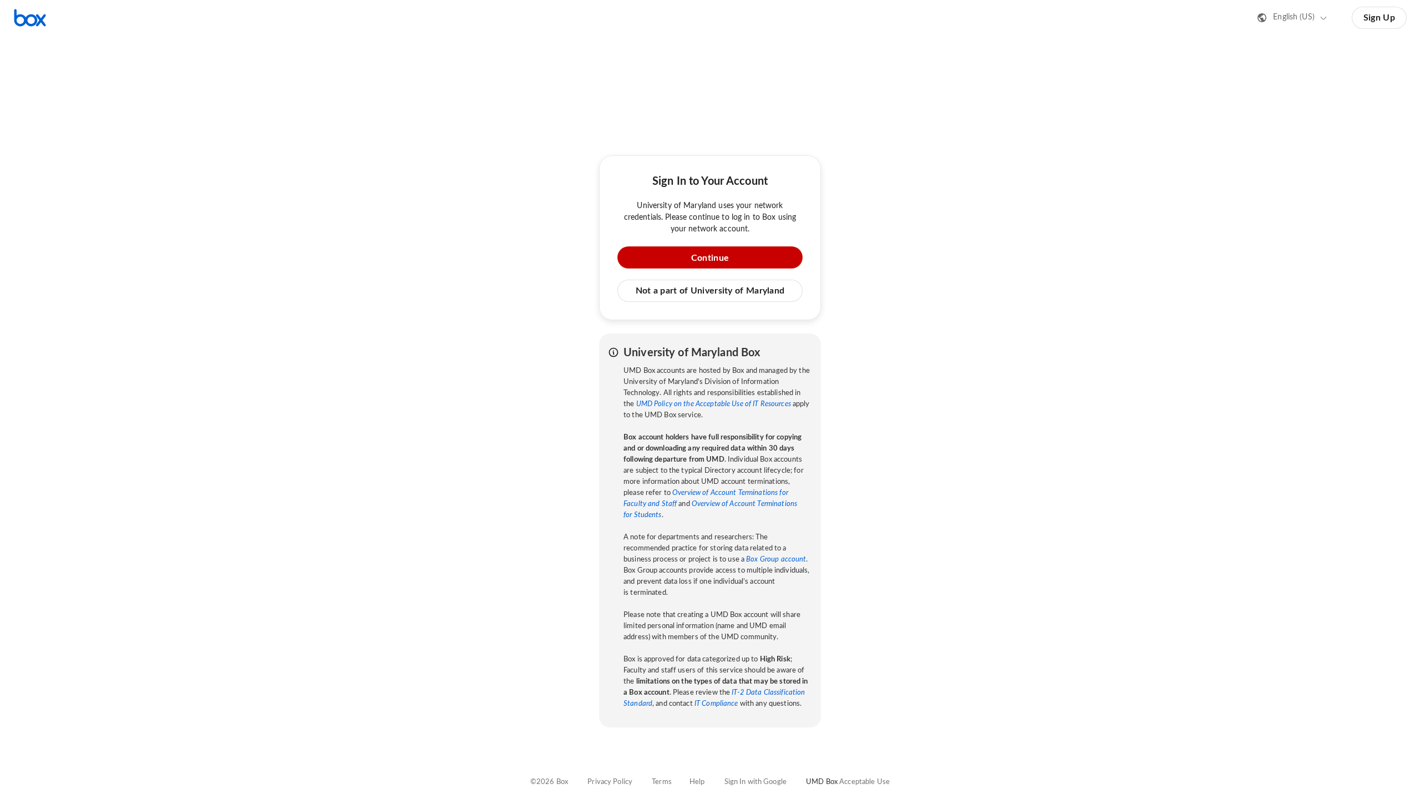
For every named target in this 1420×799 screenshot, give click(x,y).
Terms (662, 782)
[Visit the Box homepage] (30, 18)
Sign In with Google (755, 782)
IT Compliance (716, 703)
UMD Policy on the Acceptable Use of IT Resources (713, 404)
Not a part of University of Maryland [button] (710, 290)
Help (697, 782)
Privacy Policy (609, 782)
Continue (710, 258)
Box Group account (776, 559)
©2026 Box (549, 782)
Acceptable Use (864, 782)
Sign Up (1379, 17)
